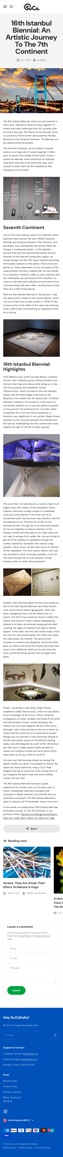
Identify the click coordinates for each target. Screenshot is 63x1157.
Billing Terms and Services (12, 1099)
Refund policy (9, 1147)
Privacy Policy (23, 936)
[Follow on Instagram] (5, 1111)
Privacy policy (25, 1147)
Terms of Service (42, 936)
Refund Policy (10, 1080)
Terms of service (43, 1147)
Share (34, 828)
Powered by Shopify (28, 1144)
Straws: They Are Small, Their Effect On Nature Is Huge (24, 885)
